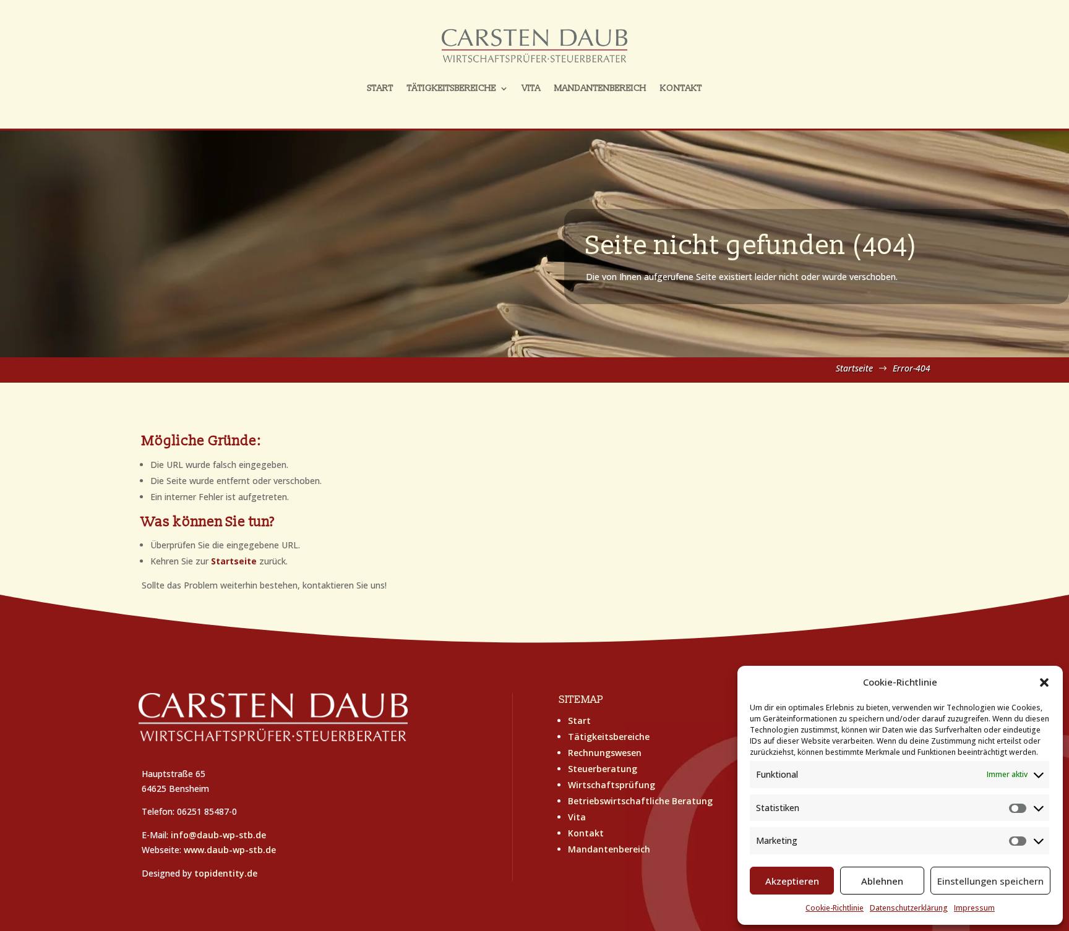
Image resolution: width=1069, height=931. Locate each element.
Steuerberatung (602, 769)
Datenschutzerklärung (909, 908)
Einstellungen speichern (990, 881)
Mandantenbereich (600, 88)
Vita (531, 88)
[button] (1044, 682)
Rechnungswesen (605, 753)
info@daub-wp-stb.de (218, 835)
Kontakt (681, 88)
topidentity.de (225, 873)
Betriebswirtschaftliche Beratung (640, 801)
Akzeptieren (792, 881)
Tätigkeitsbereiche (451, 88)
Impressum (974, 908)
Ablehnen (882, 881)
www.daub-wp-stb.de (230, 850)
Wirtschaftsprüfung (611, 785)
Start (380, 88)
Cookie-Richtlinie (834, 908)
